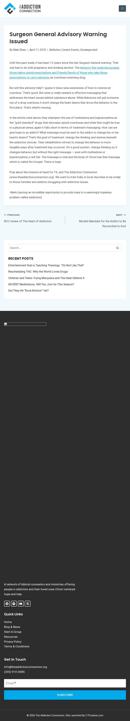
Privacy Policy (12, 641)
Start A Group (12, 631)
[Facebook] (7, 604)
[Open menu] (122, 8)
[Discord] (27, 604)
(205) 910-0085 (14, 672)
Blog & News (12, 627)
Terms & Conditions (16, 646)
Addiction (54, 49)
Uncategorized (88, 49)
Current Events (70, 49)
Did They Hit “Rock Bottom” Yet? (28, 290)
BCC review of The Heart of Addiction (28, 218)
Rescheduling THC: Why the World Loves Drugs (38, 271)
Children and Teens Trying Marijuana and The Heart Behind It (46, 278)
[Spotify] (14, 604)
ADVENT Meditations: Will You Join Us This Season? (41, 284)
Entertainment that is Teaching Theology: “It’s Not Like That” (46, 265)
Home (8, 622)
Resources (11, 636)
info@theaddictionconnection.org (25, 667)
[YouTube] (21, 604)
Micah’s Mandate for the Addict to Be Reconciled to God (102, 221)
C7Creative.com (94, 715)
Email (11, 683)
